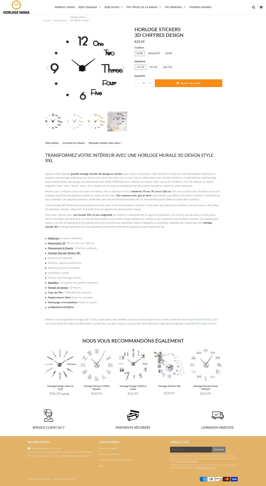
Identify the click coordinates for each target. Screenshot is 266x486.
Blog (101, 466)
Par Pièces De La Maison (142, 7)
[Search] (253, 7)
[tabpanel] (53, 121)
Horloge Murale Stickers (198, 319)
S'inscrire (219, 449)
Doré (168, 53)
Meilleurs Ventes (65, 7)
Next (123, 67)
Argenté (154, 53)
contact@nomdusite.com (205, 468)
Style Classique (87, 7)
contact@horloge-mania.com (76, 456)
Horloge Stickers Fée (169, 386)
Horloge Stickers (60, 20)
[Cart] (260, 7)
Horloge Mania (44, 479)
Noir (140, 53)
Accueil (47, 20)
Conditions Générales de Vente (115, 460)
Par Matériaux (173, 7)
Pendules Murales (200, 7)
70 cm (140, 67)
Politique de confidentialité (186, 461)
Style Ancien (111, 7)
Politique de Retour (109, 454)
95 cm (153, 67)
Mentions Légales (108, 448)
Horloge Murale (206, 323)
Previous (47, 67)
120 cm (167, 67)
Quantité (140, 76)
